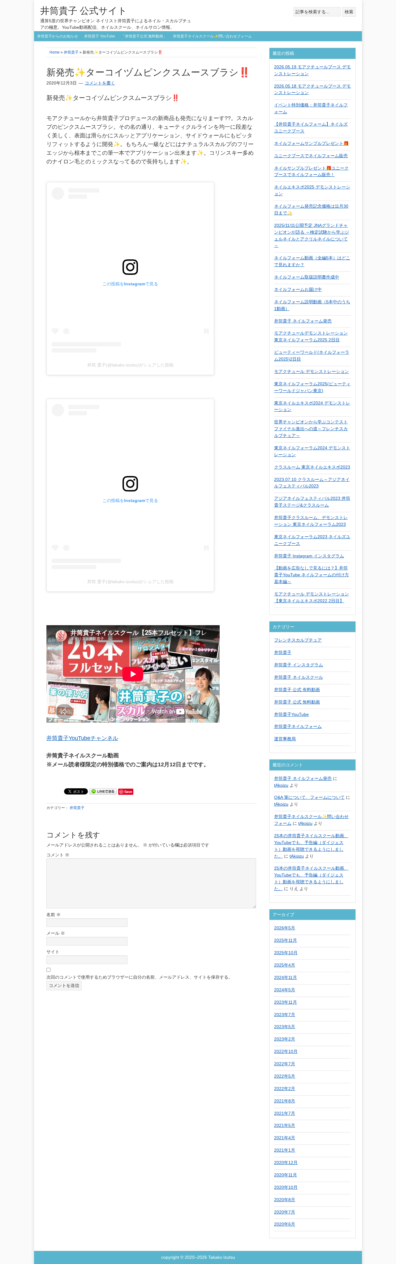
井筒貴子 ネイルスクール (298, 677)
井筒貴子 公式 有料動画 (297, 689)
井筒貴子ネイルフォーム (298, 726)
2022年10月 (286, 1051)
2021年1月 (284, 1150)
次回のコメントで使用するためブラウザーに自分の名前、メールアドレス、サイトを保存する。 (139, 977)
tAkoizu (281, 785)
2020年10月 (286, 1187)
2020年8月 (284, 1199)
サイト (52, 951)
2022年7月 (284, 1063)
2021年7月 (284, 1113)
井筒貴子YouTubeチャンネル (82, 738)
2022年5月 (284, 1076)
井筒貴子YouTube (291, 714)
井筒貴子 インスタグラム (298, 664)
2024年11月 (285, 977)
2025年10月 (286, 952)
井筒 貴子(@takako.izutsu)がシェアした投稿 (130, 364)
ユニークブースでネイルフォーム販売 (311, 155)
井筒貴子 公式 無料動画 (297, 701)
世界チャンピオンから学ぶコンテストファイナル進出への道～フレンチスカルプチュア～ (311, 428)
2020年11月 (285, 1174)
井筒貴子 (77, 808)
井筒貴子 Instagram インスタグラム (309, 555)
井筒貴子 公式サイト (83, 11)
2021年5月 (284, 1125)
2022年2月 (284, 1088)
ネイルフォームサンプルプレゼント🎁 (311, 143)
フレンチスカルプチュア (298, 640)
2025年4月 (284, 965)
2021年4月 (284, 1137)
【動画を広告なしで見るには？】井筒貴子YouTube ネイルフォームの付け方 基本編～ (311, 574)
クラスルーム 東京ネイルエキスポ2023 (312, 467)
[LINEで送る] (103, 791)
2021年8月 (284, 1100)
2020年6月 (284, 1224)
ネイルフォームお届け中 (298, 289)
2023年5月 (284, 1026)
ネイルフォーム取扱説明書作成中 (306, 277)
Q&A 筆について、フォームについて (309, 797)
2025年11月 (285, 940)
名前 (53, 914)
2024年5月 (284, 989)
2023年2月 (284, 1039)
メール (55, 933)
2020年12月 (286, 1162)
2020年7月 (284, 1212)
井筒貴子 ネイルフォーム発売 (303, 320)
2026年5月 (284, 927)
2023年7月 (284, 1014)
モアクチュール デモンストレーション (311, 371)
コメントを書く (100, 82)
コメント (57, 854)
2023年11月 (285, 1002)
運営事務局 (285, 738)
